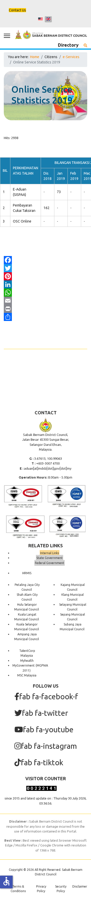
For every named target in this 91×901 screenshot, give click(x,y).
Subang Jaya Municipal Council (72, 627)
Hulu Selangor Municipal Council (26, 607)
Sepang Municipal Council (72, 617)
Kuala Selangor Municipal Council (26, 627)
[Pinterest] (45, 276)
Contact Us (17, 10)
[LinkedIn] (45, 284)
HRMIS (26, 573)
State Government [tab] (49, 557)
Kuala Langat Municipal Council (26, 617)
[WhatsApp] (45, 292)
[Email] (45, 301)
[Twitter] (45, 268)
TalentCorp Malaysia (27, 653)
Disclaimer (79, 886)
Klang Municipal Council (72, 597)
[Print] (45, 309)
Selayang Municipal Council (72, 607)
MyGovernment (23, 665)
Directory (68, 44)
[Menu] (7, 35)
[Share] (45, 317)
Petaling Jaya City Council (27, 587)
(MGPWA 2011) (35, 668)
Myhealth (27, 660)
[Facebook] (45, 260)
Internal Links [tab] (49, 553)
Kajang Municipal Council (73, 587)
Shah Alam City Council (27, 597)
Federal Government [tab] (49, 563)
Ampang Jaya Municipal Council (26, 637)
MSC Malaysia (26, 675)
